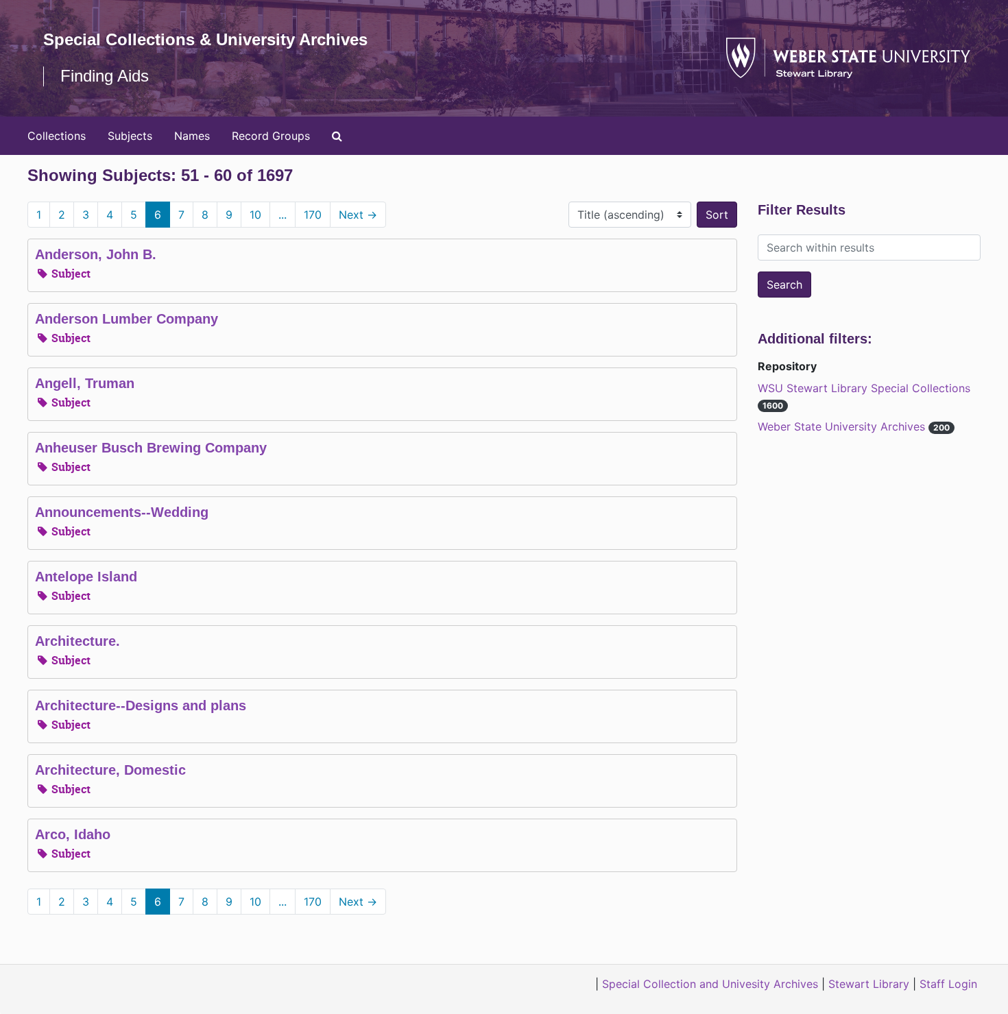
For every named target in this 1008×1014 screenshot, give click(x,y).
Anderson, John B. (95, 254)
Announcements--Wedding (121, 512)
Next (358, 214)
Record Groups (271, 136)
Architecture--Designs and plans (140, 705)
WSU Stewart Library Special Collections (864, 388)
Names (192, 136)
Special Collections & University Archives (205, 39)
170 (313, 214)
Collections (56, 136)
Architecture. (77, 641)
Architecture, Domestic (110, 769)
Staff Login (948, 984)
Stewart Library (868, 984)
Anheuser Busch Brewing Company (151, 447)
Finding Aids (104, 76)
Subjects (130, 136)
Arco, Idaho (72, 834)
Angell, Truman (84, 383)
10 (255, 214)
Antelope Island (86, 576)
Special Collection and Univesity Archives (710, 984)
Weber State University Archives (843, 426)
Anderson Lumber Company (126, 318)
